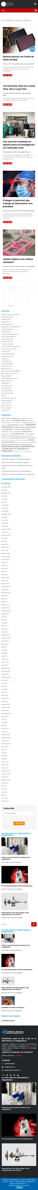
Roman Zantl (5, 403)
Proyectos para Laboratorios (21, 440)
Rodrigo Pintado (5, 400)
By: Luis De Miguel (16, 889)
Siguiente (11, 305)
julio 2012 (4, 749)
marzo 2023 (4, 505)
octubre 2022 (5, 511)
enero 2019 (4, 550)
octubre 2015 (5, 641)
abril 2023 (4, 502)
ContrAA (17, 429)
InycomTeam (11, 436)
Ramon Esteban (5, 393)
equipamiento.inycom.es (12, 1070)
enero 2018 (4, 580)
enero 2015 (4, 665)
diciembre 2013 (5, 704)
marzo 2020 (4, 523)
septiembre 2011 (6, 780)
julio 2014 (4, 683)
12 (31, 293)
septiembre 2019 (6, 535)
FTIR (10, 434)
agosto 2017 (4, 595)
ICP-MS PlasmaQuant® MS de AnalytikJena (16, 886)
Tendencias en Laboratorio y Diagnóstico (15, 449)
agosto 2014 (4, 680)
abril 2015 (4, 656)
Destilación (5, 431)
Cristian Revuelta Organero (8, 334)
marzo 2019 (4, 544)
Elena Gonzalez (5, 339)
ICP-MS (26, 434)
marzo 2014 (4, 695)
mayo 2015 (4, 653)
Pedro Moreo (5, 388)
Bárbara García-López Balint (9, 326)
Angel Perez (4, 322)
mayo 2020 (4, 520)
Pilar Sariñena (5, 390)
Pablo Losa (4, 383)
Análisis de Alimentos (17, 422)
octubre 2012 (5, 740)
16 (22, 300)
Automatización (13, 425)
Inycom (31, 1046)
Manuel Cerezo (5, 366)
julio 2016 (4, 617)
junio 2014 (4, 686)
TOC (22, 451)
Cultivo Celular (25, 429)
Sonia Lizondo (5, 408)
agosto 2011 (4, 783)
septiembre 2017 (6, 592)
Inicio (2, 20)
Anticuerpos (29, 420)
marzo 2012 (4, 762)
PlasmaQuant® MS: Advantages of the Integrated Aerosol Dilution (15, 913)
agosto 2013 (4, 716)
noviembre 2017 (6, 586)
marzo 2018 (4, 574)
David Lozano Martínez (7, 336)
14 (13, 300)
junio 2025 (4, 490)
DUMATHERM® (17, 431)
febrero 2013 (5, 728)
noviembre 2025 (6, 487)
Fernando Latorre (6, 344)
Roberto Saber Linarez (7, 398)
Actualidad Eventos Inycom (26, 418)
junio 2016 (4, 620)
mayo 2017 (4, 598)
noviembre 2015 (6, 638)
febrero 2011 (5, 801)
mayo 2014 (4, 689)
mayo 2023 (4, 499)
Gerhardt (16, 434)
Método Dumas (6, 438)
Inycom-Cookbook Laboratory (9, 346)
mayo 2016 (4, 623)
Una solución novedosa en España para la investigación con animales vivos (19, 144)
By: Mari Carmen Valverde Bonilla (23, 211)
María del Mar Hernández (8, 373)
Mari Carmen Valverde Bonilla (9, 371)
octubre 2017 (5, 589)
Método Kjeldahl (15, 438)
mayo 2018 (4, 568)
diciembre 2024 (5, 493)
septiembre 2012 (6, 743)
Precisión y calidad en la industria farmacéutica (15, 459)
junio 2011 (4, 789)
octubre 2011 (5, 777)
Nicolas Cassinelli (6, 381)
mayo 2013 (4, 722)
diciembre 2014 (5, 668)
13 (8, 300)
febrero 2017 (5, 604)
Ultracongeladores (27, 451)
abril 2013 (4, 725)
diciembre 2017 (5, 583)
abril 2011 (4, 795)
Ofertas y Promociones (28, 438)
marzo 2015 (4, 659)
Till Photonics (17, 451)
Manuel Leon (5, 368)
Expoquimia (27, 431)
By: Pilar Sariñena (15, 862)
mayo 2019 (4, 538)
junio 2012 (4, 753)
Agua (3, 420)
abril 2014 (4, 692)
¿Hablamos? (19, 1055)
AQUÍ (26, 1183)
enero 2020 (4, 526)
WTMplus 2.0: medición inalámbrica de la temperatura (17, 474)
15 (17, 300)
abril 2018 (4, 571)
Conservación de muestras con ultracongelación (16, 471)
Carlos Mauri (4, 331)
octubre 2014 (5, 674)
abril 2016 (4, 626)
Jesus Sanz (4, 351)
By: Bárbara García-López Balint (23, 64)
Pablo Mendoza (5, 386)
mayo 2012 (4, 756)
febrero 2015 (5, 662)
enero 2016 (4, 632)
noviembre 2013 (6, 707)
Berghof (22, 425)
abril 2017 (4, 601)
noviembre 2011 (6, 774)
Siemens (26, 442)
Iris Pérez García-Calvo (7, 349)
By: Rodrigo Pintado (23, 152)
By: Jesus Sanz (17, 1011)
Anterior (4, 294)
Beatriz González (6, 329)
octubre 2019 (5, 532)
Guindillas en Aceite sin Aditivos (12, 1008)
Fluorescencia (5, 434)
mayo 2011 (4, 792)
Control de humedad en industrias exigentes (15, 462)
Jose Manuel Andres (7, 354)
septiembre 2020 (6, 514)
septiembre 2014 (6, 677)
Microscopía (19, 436)
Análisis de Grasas (27, 422)
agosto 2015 (4, 644)
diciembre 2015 (5, 635)
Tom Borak (4, 410)
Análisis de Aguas (6, 422)
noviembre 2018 (6, 556)
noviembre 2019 (6, 529)
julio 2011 (4, 786)
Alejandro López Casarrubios (9, 314)
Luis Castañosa (5, 361)
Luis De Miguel (5, 363)
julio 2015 (4, 647)
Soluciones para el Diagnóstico (22, 444)
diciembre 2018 (5, 553)
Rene (2, 395)
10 (22, 293)
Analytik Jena (19, 420)
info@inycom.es (9, 1067)
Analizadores (8, 420)
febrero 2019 (5, 547)
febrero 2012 (5, 765)
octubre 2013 (5, 710)
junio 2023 (4, 496)
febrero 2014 (5, 698)
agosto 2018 (4, 562)
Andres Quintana (6, 317)
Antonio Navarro (6, 324)
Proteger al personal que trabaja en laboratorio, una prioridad (18, 203)
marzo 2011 (4, 798)
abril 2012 (4, 758)
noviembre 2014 (6, 671)
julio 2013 (4, 719)
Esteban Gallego (5, 341)
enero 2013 (4, 731)
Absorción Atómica (11, 418)
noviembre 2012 (6, 737)
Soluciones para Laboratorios (18, 446)
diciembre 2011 (5, 771)
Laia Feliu (4, 358)
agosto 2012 (4, 746)
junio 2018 (4, 565)
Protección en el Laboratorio (8, 440)
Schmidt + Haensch (20, 442)
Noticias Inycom (9, 1021)
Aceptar (19, 1187)
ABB (3, 418)
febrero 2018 (5, 577)
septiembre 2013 (6, 713)
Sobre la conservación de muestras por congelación (15, 858)
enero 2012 (4, 768)
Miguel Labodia (5, 376)
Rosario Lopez (5, 405)
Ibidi (22, 434)
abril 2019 (4, 541)
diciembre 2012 (5, 734)
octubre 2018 (5, 559)
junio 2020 (4, 517)
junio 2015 (4, 650)
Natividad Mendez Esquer (8, 378)
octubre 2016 (5, 614)
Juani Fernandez (6, 356)
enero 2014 (4, 701)
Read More (7, 75)
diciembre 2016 (5, 608)
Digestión (11, 431)
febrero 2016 (5, 629)
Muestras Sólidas (28, 436)
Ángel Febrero (5, 319)
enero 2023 (4, 508)
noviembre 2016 (6, 611)
